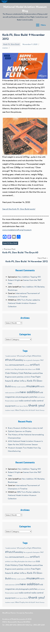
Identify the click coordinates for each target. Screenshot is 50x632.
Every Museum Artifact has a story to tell (25, 428)
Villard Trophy (20, 410)
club (38, 369)
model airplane (21, 387)
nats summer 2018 (12, 393)
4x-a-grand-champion (32, 360)
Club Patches (25, 373)
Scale (17, 406)
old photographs (22, 397)
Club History (11, 373)
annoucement (16, 364)
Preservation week (11, 401)
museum (33, 386)
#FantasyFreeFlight (24, 356)
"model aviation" (11, 356)
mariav (5, 48)
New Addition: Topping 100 (29, 277)
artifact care (9, 369)
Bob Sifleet (28, 369)
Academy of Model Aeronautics (14, 619)
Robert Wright (14, 280)
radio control (24, 400)
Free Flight (35, 377)
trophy (12, 410)
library (13, 387)
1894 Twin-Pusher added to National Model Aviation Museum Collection (24, 303)
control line (37, 373)
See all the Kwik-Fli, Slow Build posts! (18, 209)
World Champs (40, 410)
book (33, 369)
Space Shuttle (24, 406)
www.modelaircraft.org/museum (17, 230)
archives (27, 365)
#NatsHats (36, 356)
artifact (35, 364)
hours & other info (14, 380)
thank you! (36, 405)
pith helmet (41, 397)
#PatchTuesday (14, 359)
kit (26, 381)
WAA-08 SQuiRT (30, 410)
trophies (7, 410)
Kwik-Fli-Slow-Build (10, 243)
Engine (8, 377)
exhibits (27, 377)
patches (33, 397)
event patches (17, 377)
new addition (29, 392)
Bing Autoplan (19, 369)
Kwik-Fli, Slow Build (11, 44)
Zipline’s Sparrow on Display (19, 431)
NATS (42, 387)
